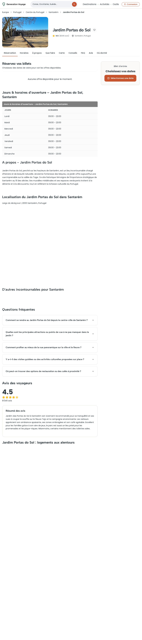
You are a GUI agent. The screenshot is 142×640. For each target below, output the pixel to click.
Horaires (24, 53)
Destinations (89, 4)
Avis (91, 53)
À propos (37, 53)
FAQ (83, 53)
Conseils (73, 53)
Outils (116, 4)
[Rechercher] (74, 4)
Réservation (10, 53)
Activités (104, 4)
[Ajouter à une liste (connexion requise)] (94, 30)
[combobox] (51, 4)
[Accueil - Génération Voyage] (14, 4)
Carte (62, 53)
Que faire (50, 53)
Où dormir (102, 53)
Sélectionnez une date (122, 78)
